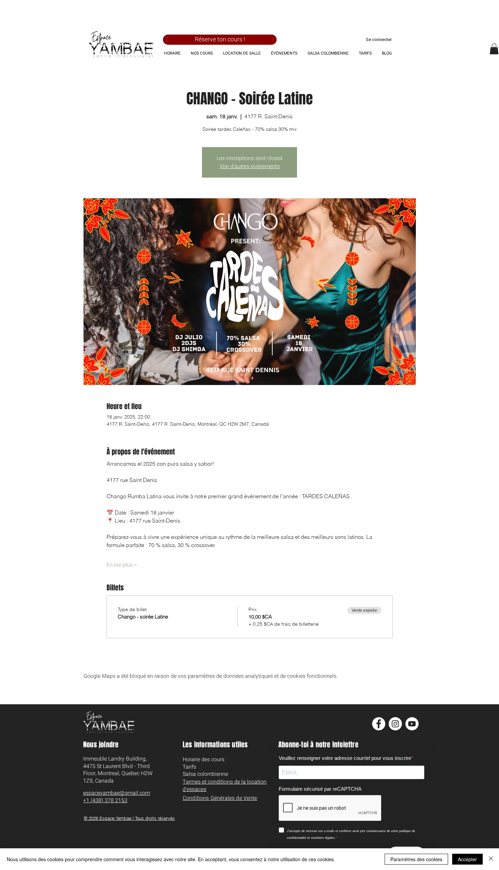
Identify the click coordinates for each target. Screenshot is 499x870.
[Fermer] (491, 859)
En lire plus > (122, 565)
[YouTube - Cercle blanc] (412, 723)
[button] (494, 48)
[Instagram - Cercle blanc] (395, 723)
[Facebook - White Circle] (378, 723)
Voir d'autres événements (250, 166)
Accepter (467, 859)
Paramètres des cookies (416, 859)
